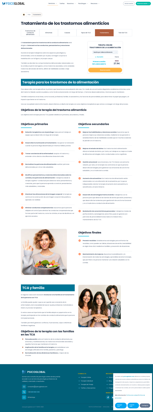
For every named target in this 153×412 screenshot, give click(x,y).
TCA (29, 14)
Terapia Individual (87, 381)
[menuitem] (30, 32)
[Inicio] (23, 14)
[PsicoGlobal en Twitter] (113, 397)
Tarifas (62, 3)
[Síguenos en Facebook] (108, 397)
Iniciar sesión (129, 3)
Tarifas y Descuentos (88, 388)
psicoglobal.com (128, 376)
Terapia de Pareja (87, 384)
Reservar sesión (142, 3)
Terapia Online (86, 377)
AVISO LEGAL (106, 407)
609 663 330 (34, 392)
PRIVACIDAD (95, 407)
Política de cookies (132, 395)
